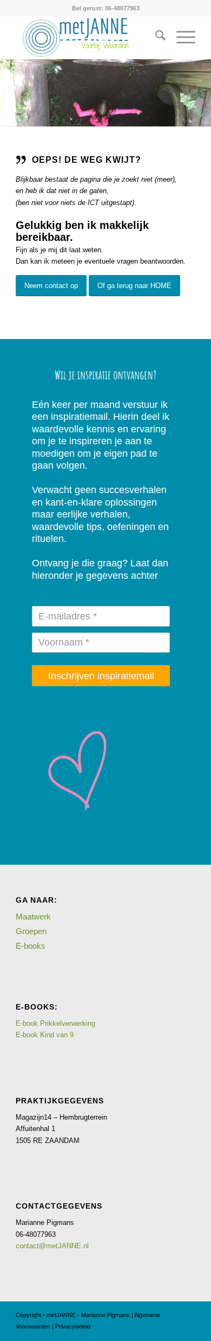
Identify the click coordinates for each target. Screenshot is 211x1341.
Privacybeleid (72, 1326)
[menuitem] (155, 37)
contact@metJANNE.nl (52, 1246)
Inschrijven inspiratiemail (101, 675)
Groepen (31, 931)
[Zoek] (155, 37)
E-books (30, 945)
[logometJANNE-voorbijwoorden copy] (87, 37)
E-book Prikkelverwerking (55, 1023)
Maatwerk (33, 916)
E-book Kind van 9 (45, 1035)
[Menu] (180, 37)
